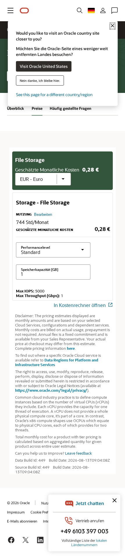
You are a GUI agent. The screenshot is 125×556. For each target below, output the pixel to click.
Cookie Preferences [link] (45, 512)
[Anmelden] (102, 10)
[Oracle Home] (24, 10)
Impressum (16, 512)
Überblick (15, 108)
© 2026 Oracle (18, 502)
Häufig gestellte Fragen (70, 108)
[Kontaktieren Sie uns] (114, 10)
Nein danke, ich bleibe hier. (40, 80)
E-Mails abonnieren (22, 521)
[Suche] (79, 10)
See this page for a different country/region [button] (54, 94)
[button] (10, 10)
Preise (37, 108)
